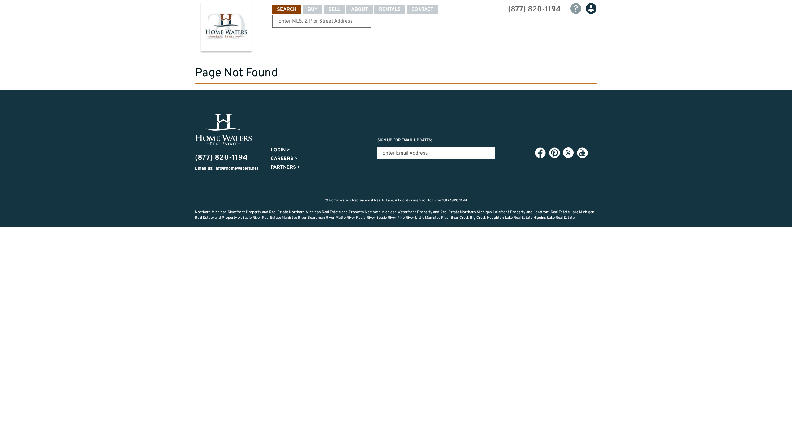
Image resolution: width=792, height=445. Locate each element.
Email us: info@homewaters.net (227, 168)
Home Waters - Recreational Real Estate (226, 28)
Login (280, 150)
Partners (285, 167)
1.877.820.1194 (454, 200)
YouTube (582, 153)
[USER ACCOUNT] (591, 8)
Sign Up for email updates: (404, 140)
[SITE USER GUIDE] (576, 8)
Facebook (540, 153)
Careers (284, 159)
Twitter (568, 152)
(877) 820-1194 (534, 9)
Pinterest (554, 153)
